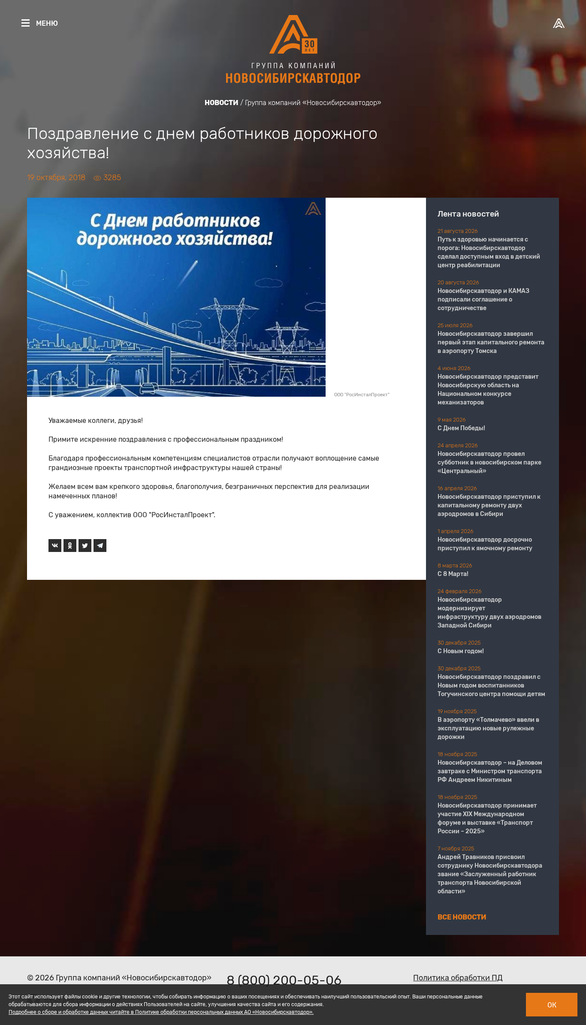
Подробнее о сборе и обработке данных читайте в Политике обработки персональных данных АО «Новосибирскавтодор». (161, 1012)
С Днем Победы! (461, 428)
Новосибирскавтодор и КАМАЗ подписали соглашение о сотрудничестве (483, 299)
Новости (222, 103)
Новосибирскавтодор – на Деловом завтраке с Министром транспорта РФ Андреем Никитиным (490, 771)
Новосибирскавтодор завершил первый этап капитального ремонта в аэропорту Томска (491, 342)
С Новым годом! (461, 651)
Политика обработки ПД (458, 978)
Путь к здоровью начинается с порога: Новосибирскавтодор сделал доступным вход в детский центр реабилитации (489, 252)
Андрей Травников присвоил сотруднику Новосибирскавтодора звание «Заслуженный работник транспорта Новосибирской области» (490, 874)
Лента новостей (468, 214)
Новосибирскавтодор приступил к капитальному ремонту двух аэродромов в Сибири (489, 505)
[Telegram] (100, 545)
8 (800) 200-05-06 (284, 980)
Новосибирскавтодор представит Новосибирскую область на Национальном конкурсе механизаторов (488, 389)
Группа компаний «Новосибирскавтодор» (313, 103)
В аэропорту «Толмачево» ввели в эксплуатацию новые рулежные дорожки (488, 728)
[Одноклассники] (69, 545)
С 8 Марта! (453, 574)
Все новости (462, 917)
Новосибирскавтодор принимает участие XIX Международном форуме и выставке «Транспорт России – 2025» (487, 818)
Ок (551, 1005)
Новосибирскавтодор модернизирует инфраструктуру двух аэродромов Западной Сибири (489, 612)
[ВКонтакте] (54, 545)
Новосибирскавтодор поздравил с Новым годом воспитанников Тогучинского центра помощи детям (491, 685)
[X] (85, 545)
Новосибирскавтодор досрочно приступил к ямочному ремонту (485, 544)
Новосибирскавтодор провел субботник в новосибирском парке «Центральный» (489, 462)
